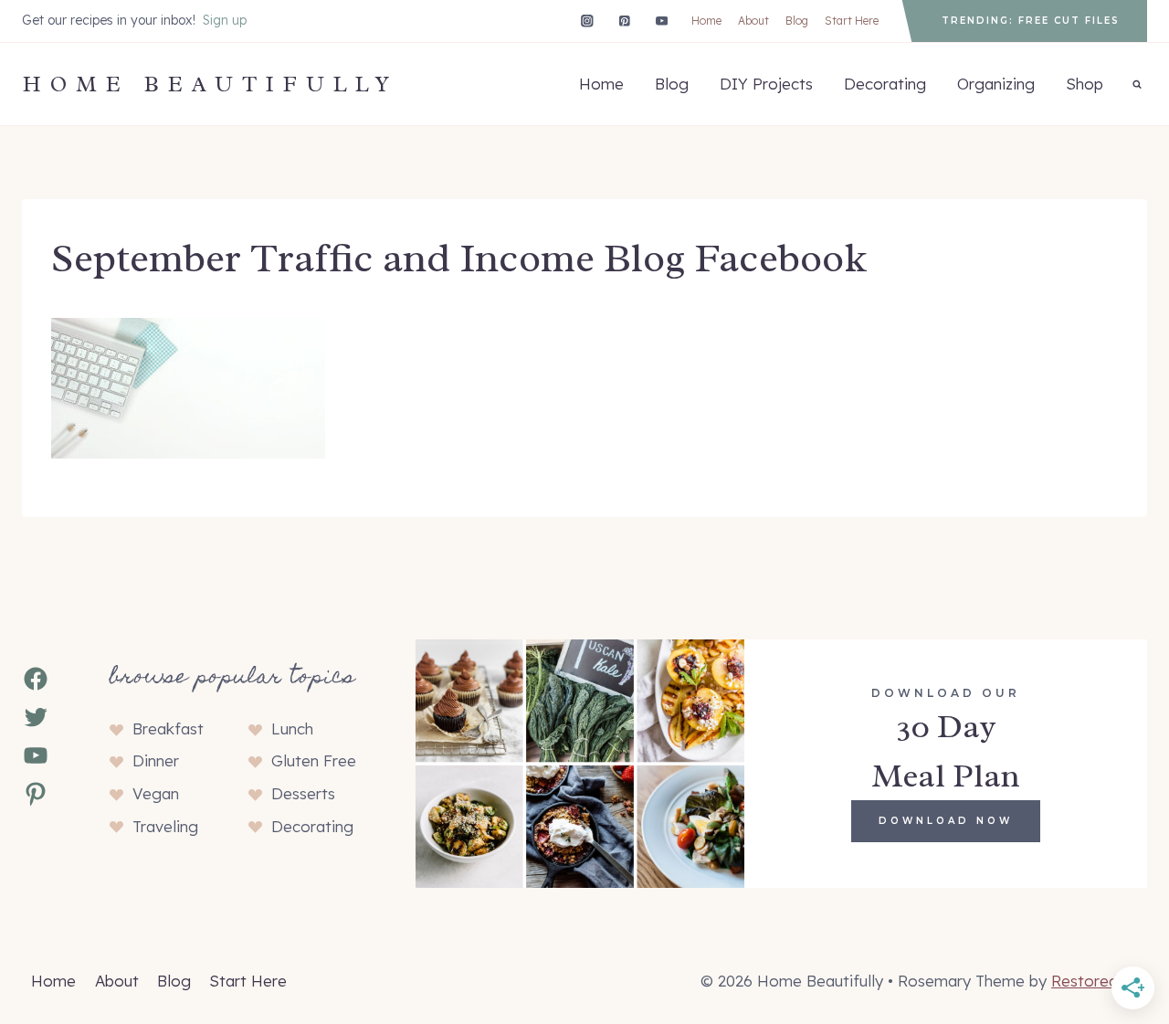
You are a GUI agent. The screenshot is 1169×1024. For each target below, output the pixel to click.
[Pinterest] (624, 20)
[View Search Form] (1137, 84)
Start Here (852, 20)
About (753, 20)
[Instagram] (586, 20)
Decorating (885, 83)
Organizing (996, 83)
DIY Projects (766, 83)
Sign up (225, 20)
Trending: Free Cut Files (1031, 20)
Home (706, 20)
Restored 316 (1099, 980)
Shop (1084, 83)
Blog (796, 20)
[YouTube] (661, 20)
